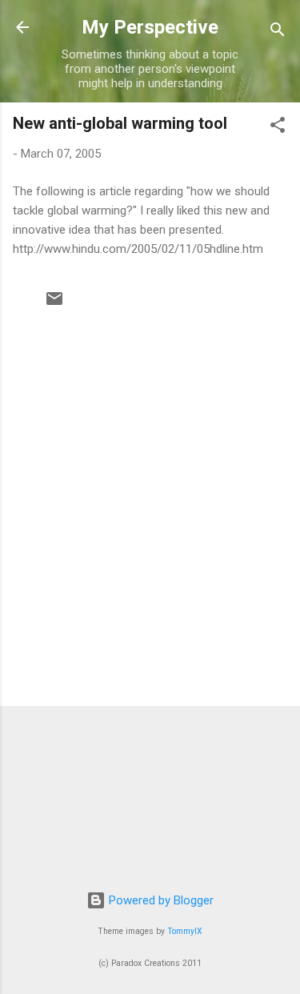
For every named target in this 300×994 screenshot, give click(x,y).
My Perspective (150, 27)
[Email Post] (54, 304)
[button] (277, 127)
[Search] (277, 32)
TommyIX (184, 931)
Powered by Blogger (160, 900)
